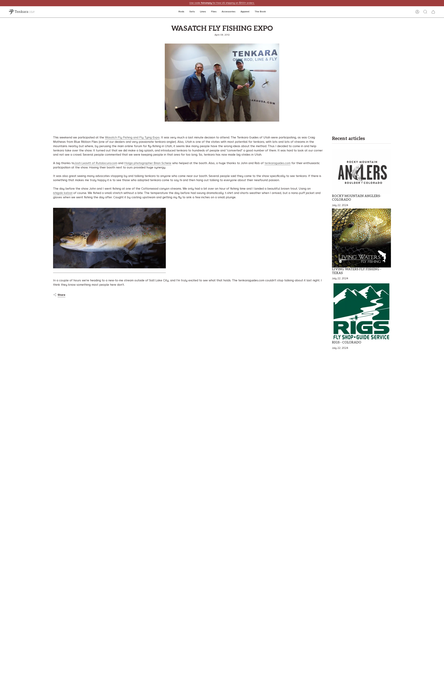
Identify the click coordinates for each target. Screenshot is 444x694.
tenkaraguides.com (277, 163)
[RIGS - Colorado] (361, 311)
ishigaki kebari (62, 193)
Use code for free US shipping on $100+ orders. (222, 3)
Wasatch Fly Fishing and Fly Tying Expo (132, 137)
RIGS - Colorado (346, 342)
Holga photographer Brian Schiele (147, 163)
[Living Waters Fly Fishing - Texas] (361, 237)
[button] (181, 12)
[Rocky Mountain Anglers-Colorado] (361, 171)
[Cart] (433, 12)
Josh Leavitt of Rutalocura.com (95, 163)
